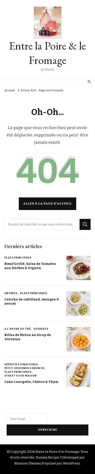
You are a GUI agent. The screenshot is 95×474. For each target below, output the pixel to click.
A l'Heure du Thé (17, 328)
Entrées (10, 293)
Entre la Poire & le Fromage (47, 52)
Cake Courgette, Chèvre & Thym (31, 382)
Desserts (41, 328)
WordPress (71, 463)
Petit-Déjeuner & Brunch (24, 368)
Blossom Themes (27, 463)
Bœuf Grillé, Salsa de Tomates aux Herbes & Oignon (30, 266)
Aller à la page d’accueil (47, 203)
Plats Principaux (18, 257)
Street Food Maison (20, 375)
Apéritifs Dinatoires (21, 364)
